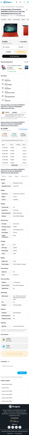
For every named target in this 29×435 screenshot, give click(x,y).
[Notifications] (20, 2)
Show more (14, 165)
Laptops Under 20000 (7, 401)
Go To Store (24, 112)
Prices (9, 19)
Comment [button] (22, 373)
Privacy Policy (18, 433)
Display (16, 176)
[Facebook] (9, 427)
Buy (21, 68)
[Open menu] (1, 2)
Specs (23, 19)
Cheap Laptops (5, 387)
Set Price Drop (15, 56)
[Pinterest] (20, 427)
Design (10, 176)
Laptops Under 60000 (7, 394)
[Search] (16, 2)
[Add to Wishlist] (3, 24)
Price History (16, 19)
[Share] (26, 9)
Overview (3, 19)
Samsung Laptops (10, 6)
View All (26, 62)
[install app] (28, 2)
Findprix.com (14, 431)
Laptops (3, 6)
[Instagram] (12, 427)
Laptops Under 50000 (7, 397)
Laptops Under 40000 (7, 384)
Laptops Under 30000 (7, 391)
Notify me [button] (22, 52)
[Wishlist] (24, 2)
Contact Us (10, 433)
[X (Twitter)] (16, 427)
